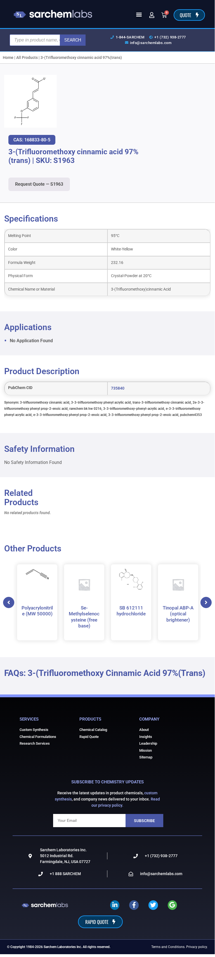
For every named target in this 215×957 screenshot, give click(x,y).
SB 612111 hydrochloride (131, 610)
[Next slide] (206, 602)
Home (8, 57)
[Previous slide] (8, 602)
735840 (117, 388)
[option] (37, 602)
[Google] (172, 905)
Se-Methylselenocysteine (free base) (84, 617)
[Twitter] (153, 905)
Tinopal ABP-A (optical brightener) (178, 613)
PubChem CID (20, 388)
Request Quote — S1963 (39, 184)
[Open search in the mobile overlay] (48, 40)
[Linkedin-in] (115, 905)
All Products (27, 57)
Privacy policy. (197, 947)
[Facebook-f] (134, 905)
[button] (138, 14)
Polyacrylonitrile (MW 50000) (37, 610)
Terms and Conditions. (168, 947)
